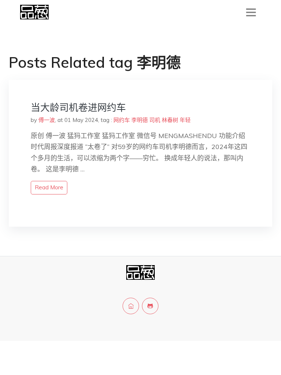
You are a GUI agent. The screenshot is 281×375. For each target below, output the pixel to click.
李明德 (139, 119)
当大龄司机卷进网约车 (78, 107)
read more (49, 187)
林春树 (170, 119)
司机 (154, 119)
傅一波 (46, 119)
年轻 (185, 119)
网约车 (121, 119)
